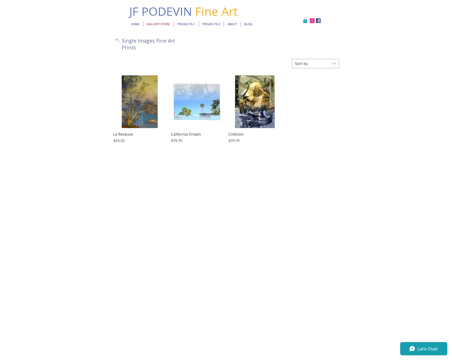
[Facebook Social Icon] (318, 20)
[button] (305, 20)
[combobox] (315, 63)
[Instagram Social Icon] (312, 20)
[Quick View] (139, 101)
